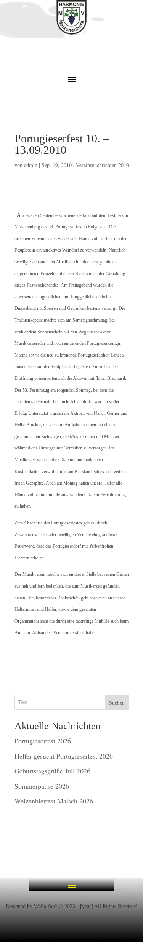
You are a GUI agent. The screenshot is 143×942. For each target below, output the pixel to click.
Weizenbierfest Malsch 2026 (53, 800)
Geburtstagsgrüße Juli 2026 (52, 770)
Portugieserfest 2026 (42, 740)
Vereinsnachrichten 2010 (102, 165)
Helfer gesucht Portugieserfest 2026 (63, 755)
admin (30, 165)
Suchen (117, 702)
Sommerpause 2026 (41, 786)
